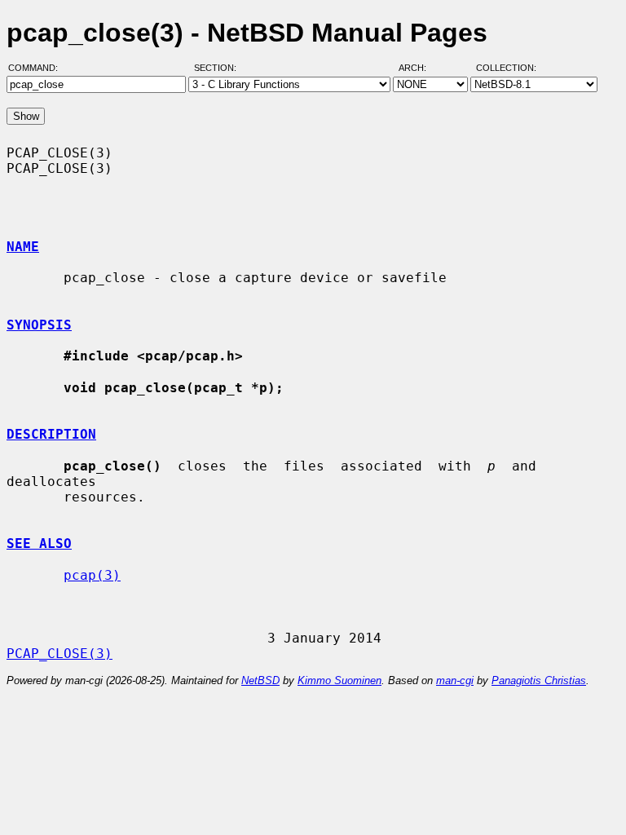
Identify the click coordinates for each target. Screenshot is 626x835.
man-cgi (455, 680)
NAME (23, 246)
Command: (38, 68)
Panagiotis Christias (539, 680)
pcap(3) (92, 575)
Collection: (506, 68)
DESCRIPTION (51, 434)
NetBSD (260, 680)
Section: (219, 68)
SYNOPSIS (39, 325)
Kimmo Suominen (339, 680)
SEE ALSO (39, 543)
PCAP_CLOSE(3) (59, 653)
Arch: (420, 68)
